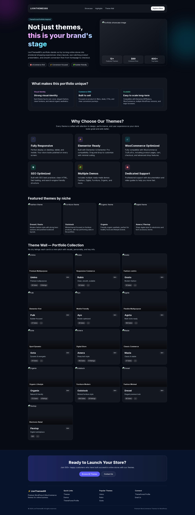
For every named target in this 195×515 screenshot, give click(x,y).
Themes (67, 494)
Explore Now (158, 8)
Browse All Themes (89, 474)
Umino (101, 494)
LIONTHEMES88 (39, 8)
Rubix (101, 497)
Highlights (98, 8)
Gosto (101, 501)
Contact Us (108, 474)
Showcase (89, 8)
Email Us (138, 497)
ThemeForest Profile (71, 501)
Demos (66, 497)
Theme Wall (109, 8)
